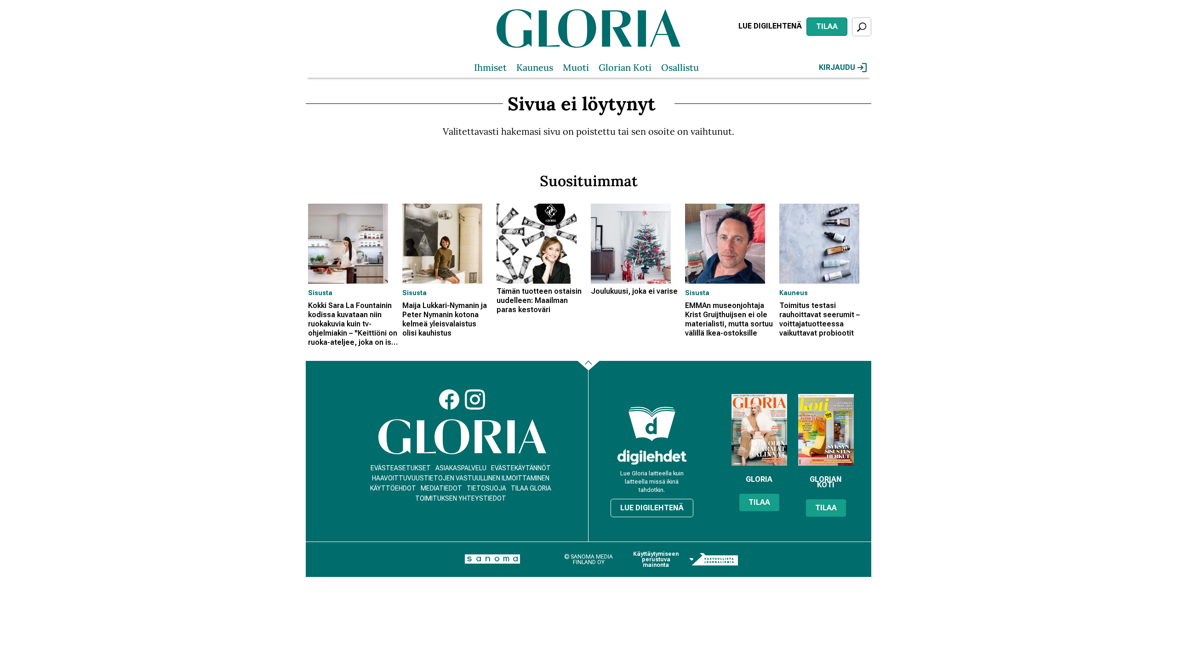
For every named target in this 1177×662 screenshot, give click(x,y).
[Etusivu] (462, 437)
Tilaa (827, 26)
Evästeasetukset (401, 468)
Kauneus (534, 67)
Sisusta (320, 293)
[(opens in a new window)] (651, 457)
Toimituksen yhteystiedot (460, 498)
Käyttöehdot (393, 488)
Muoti (576, 67)
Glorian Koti (625, 67)
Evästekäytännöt (521, 468)
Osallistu (680, 67)
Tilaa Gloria (531, 488)
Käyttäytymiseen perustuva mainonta (656, 559)
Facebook (449, 399)
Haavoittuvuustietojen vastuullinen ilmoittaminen (460, 478)
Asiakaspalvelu (460, 468)
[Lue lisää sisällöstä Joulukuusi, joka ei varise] (635, 244)
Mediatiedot (441, 488)
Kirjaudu (837, 67)
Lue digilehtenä (770, 26)
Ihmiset (490, 67)
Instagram (475, 399)
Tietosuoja (486, 488)
